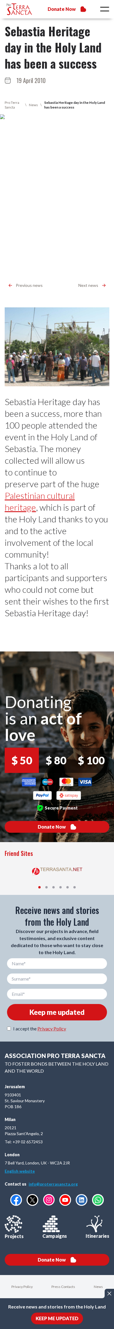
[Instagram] (49, 1200)
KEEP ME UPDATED (57, 1318)
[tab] (39, 887)
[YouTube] (65, 1200)
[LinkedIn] (81, 1200)
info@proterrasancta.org (53, 1183)
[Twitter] (32, 1200)
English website (20, 1171)
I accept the (39, 1028)
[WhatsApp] (98, 1200)
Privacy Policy (51, 1028)
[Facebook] (16, 1200)
